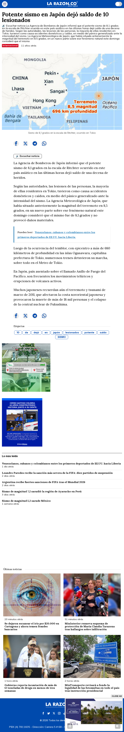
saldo (103, 332)
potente (89, 332)
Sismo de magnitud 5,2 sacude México (26, 500)
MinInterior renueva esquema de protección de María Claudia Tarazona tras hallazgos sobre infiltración (90, 626)
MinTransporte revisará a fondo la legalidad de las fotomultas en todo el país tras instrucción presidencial (92, 688)
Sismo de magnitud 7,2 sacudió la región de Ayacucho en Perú (42, 491)
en (46, 332)
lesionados (72, 332)
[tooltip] (16, 143)
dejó (36, 332)
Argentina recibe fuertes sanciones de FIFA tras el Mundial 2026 (43, 482)
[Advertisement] (62, 534)
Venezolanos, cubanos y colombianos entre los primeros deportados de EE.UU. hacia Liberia (61, 463)
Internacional (10, 45)
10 (18, 332)
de (26, 332)
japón (56, 332)
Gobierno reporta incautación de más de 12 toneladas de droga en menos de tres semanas (31, 688)
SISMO (62, 337)
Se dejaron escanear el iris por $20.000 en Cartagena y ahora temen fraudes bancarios (32, 626)
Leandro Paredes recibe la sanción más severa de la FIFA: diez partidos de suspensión (57, 473)
